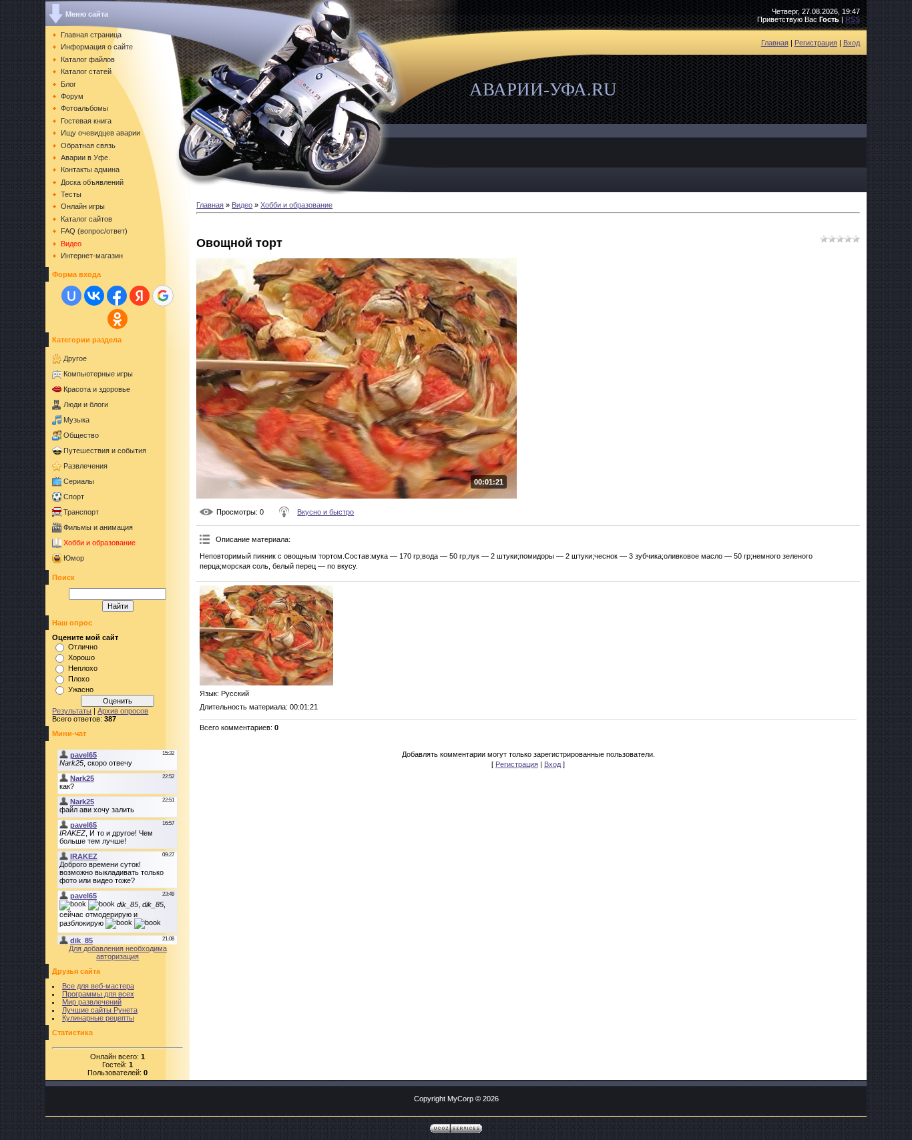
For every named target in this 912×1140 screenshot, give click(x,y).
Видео (242, 205)
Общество (81, 435)
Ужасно (80, 689)
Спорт (73, 497)
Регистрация (815, 43)
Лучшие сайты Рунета (100, 1010)
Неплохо (82, 668)
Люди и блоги (85, 404)
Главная (774, 43)
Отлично (82, 647)
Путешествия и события (104, 451)
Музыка (76, 420)
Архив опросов (122, 711)
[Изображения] (266, 635)
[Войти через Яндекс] (140, 296)
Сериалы (78, 481)
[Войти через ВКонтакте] (94, 296)
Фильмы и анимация (98, 527)
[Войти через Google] (163, 295)
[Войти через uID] (71, 296)
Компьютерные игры (98, 374)
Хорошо (81, 657)
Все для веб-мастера (98, 986)
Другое (75, 358)
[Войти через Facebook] (117, 296)
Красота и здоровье (96, 389)
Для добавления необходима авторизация (118, 952)
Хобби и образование (99, 543)
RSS (852, 19)
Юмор (73, 558)
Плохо (78, 679)
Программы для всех (98, 994)
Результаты (71, 711)
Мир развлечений (92, 1002)
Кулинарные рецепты (98, 1018)
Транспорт (81, 512)
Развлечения (85, 466)
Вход (851, 43)
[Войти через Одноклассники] (117, 319)
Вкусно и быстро (325, 512)
